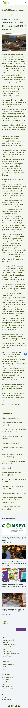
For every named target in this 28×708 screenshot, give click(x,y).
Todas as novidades (8, 689)
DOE (21, 629)
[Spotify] (19, 706)
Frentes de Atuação (8, 664)
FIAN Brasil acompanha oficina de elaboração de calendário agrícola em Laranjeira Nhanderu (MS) (14, 610)
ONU (13, 15)
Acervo (4, 697)
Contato (4, 649)
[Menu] (25, 2)
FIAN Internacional (8, 640)
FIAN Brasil (5, 642)
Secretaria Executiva (9, 647)
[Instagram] (9, 706)
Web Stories (5, 680)
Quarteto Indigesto (8, 699)
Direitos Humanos (6, 15)
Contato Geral (7, 651)
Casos (3, 669)
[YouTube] (16, 706)
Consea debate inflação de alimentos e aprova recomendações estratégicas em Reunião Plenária (14, 538)
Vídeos (4, 684)
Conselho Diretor (9, 645)
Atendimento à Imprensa (11, 654)
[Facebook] (12, 706)
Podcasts (4, 682)
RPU (16, 15)
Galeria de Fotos (7, 686)
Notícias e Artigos (7, 677)
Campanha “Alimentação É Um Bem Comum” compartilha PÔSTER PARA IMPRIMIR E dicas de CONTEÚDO (14, 586)
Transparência (6, 656)
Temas (4, 667)
